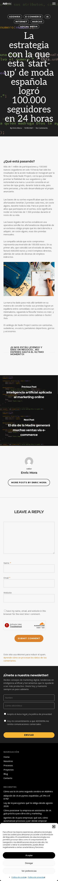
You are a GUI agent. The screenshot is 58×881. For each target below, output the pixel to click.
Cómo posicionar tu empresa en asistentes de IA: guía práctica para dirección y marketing (27, 812)
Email (7, 577)
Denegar (29, 863)
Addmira (14, 16)
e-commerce (33, 16)
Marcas (37, 21)
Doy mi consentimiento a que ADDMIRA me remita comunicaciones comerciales (28, 722)
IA (47, 16)
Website (8, 592)
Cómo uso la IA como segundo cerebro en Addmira (28, 791)
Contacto (8, 778)
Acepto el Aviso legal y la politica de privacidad (29, 714)
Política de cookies (19, 877)
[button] (53, 826)
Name (7, 563)
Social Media (29, 26)
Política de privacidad (36, 877)
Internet (21, 21)
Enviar (29, 735)
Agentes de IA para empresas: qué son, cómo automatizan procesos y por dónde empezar (26, 819)
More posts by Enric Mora (29, 482)
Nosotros (8, 761)
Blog (6, 773)
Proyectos (9, 769)
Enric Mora (17, 128)
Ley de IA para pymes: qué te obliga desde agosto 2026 (28, 804)
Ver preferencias (29, 871)
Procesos (8, 765)
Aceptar (29, 855)
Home (7, 756)
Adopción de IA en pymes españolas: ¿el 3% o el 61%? (27, 797)
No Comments (42, 128)
